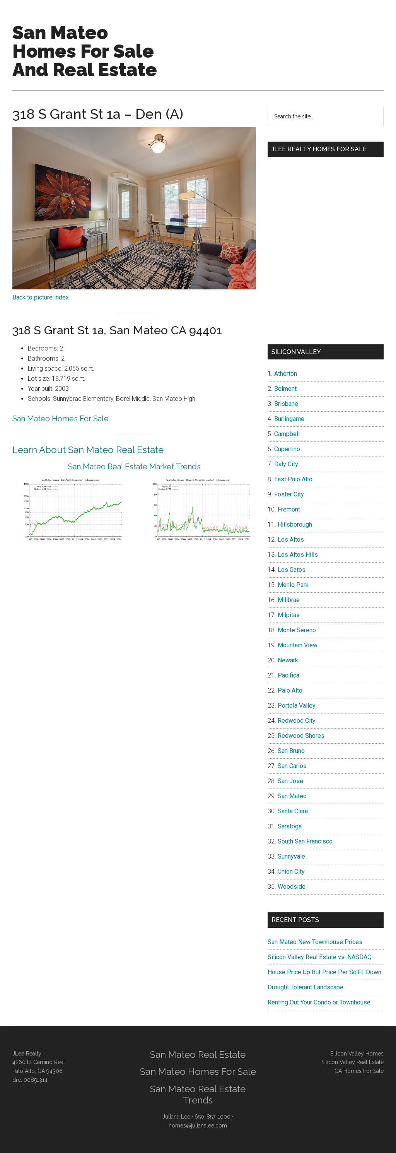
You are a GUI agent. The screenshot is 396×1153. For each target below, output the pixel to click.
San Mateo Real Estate (198, 1054)
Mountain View (297, 645)
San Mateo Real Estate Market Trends (134, 466)
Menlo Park (293, 584)
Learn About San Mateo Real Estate (88, 449)
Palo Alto (290, 690)
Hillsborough (295, 524)
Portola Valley (297, 705)
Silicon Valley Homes (357, 1053)
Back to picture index (40, 297)
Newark (288, 660)
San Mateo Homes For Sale (60, 418)
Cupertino (287, 449)
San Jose (290, 781)
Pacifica (288, 675)
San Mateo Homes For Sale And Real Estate (84, 51)
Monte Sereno (297, 630)
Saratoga (290, 826)
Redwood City (297, 720)
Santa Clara (293, 811)
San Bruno (291, 750)
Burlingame (289, 419)
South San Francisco (305, 841)
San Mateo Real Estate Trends (198, 1094)
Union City (291, 871)
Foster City (289, 494)
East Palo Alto (293, 479)
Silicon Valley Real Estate (352, 1062)
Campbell (287, 434)
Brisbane (286, 403)
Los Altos (291, 539)
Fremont (289, 509)
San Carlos (292, 766)
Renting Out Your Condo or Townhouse (319, 1002)
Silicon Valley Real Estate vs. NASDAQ (320, 957)
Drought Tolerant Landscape (305, 987)
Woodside (292, 886)
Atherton (285, 373)
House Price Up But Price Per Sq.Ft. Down (324, 972)
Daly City (286, 464)
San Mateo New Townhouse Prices (315, 942)
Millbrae (289, 600)
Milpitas (289, 615)
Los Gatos (292, 569)
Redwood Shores (301, 735)
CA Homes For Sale (359, 1071)
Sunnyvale (291, 856)
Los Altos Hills (298, 554)
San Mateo (292, 796)
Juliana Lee (176, 1117)
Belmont (285, 388)
